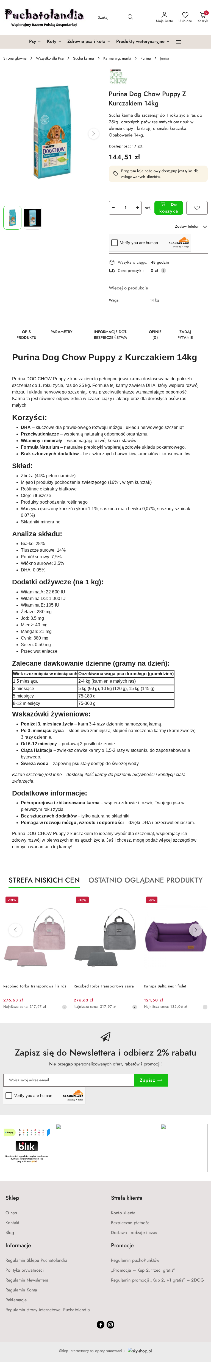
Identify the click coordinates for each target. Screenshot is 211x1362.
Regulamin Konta (21, 1290)
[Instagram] (110, 1324)
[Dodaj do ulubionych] (197, 208)
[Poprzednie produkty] (15, 930)
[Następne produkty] (196, 930)
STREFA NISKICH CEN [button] (44, 880)
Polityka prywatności (24, 1270)
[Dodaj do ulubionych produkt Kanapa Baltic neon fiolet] (201, 901)
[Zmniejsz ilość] (113, 207)
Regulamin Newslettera (26, 1280)
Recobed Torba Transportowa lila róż (34, 986)
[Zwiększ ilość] (137, 207)
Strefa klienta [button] (126, 1198)
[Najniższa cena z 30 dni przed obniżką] (64, 1007)
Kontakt (12, 1222)
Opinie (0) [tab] (155, 334)
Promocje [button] (122, 1245)
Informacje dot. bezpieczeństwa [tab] (110, 334)
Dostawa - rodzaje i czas (134, 1232)
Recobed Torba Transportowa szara (104, 986)
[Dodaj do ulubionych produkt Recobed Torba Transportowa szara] (131, 901)
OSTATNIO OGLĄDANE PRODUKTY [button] (145, 880)
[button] (179, 41)
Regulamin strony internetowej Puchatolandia (47, 1310)
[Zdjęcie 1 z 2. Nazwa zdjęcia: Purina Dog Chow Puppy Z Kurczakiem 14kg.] (12, 218)
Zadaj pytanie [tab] (185, 334)
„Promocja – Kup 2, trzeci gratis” (143, 1270)
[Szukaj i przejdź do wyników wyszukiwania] (130, 17)
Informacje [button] (18, 1245)
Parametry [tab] (61, 331)
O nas (11, 1213)
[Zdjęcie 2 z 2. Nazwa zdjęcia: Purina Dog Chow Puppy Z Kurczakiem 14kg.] (33, 218)
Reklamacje (16, 1300)
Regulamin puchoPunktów (135, 1260)
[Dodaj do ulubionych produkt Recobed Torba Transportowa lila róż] (61, 901)
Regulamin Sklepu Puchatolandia (36, 1260)
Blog (9, 1232)
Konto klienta (123, 1213)
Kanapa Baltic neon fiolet (165, 986)
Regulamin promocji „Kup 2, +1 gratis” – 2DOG (157, 1280)
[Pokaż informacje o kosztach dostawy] (163, 270)
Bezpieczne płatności (131, 1222)
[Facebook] (100, 1324)
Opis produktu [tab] (26, 334)
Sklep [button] (12, 1198)
